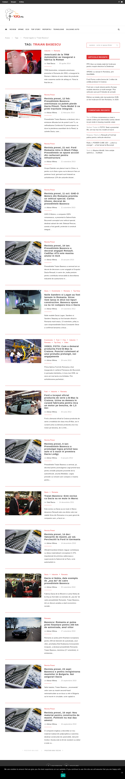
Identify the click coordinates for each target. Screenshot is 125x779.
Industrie (47, 51)
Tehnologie (58, 29)
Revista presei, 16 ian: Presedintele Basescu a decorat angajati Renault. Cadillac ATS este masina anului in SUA (59, 250)
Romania (57, 51)
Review (13, 29)
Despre (13, 2)
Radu (89, 143)
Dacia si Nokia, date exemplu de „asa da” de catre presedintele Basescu (61, 581)
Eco (27, 29)
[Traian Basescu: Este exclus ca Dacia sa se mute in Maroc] (23, 503)
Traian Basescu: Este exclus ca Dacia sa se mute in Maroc (61, 497)
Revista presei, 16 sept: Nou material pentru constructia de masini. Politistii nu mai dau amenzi (61, 716)
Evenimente (56, 291)
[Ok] (122, 772)
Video (66, 342)
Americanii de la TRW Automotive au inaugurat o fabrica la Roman (59, 57)
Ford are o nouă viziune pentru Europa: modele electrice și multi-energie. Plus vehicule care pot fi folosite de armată (102, 89)
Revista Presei (49, 95)
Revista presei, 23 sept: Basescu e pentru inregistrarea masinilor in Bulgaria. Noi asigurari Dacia (62, 673)
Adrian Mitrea (52, 113)
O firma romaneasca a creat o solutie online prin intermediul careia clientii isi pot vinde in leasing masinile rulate (103, 119)
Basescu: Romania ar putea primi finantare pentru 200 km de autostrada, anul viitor (61, 625)
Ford (57, 340)
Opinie (21, 29)
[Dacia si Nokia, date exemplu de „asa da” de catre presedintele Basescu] (23, 586)
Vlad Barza (51, 63)
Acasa (7, 38)
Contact (5, 2)
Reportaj (46, 29)
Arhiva (21, 2)
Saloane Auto (72, 29)
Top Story (36, 29)
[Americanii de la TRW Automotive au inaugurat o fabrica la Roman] (23, 62)
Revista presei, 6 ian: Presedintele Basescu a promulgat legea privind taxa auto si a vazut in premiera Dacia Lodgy (61, 449)
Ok (63, 775)
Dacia (46, 291)
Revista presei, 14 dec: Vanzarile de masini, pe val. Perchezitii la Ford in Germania (62, 537)
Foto (64, 340)
